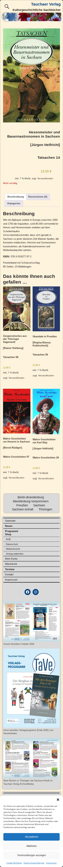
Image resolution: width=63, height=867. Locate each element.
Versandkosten (45, 178)
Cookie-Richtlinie (14, 862)
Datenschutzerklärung (34, 862)
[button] (58, 799)
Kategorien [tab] (13, 203)
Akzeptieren (31, 836)
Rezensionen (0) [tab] (37, 196)
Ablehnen (31, 845)
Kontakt (9, 574)
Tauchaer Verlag (46, 4)
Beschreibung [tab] (15, 196)
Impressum (51, 862)
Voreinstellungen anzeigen (31, 855)
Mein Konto (11, 558)
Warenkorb (11, 563)
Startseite (10, 520)
